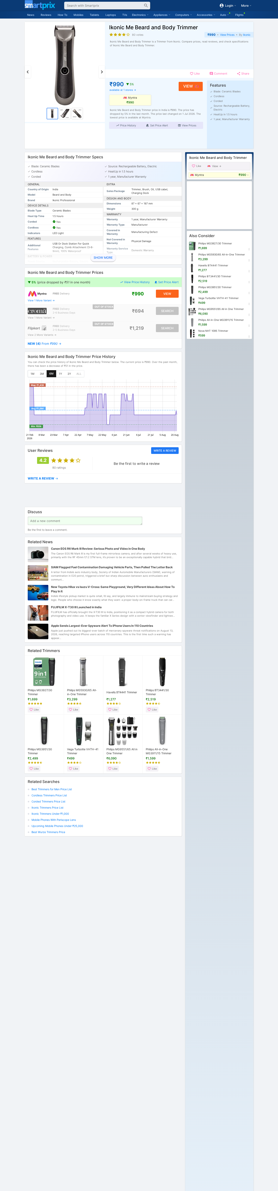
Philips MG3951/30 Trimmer (40, 751)
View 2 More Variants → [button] (42, 334)
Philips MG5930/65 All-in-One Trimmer (82, 692)
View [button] (188, 86)
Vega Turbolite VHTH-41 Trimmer (82, 751)
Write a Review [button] (164, 450)
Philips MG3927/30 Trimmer (40, 692)
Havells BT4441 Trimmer (121, 692)
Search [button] (167, 311)
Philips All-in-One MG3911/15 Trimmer (158, 751)
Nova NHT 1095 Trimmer (213, 330)
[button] (126, 125)
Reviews (46, 14)
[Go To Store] (37, 293)
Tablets (94, 14)
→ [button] (44, 343)
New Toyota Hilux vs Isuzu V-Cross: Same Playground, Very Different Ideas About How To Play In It (113, 589)
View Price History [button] (137, 282)
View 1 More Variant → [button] (41, 300)
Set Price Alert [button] (168, 282)
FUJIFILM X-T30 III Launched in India (76, 607)
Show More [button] (103, 257)
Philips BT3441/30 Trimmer (157, 692)
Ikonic (246, 34)
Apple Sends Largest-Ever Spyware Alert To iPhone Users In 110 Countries (102, 626)
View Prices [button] (227, 34)
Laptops (110, 14)
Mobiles (78, 14)
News (30, 14)
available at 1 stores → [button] (122, 89)
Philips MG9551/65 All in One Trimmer (121, 751)
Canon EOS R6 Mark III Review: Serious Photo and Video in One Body (98, 549)
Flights (239, 14)
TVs (124, 14)
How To (62, 14)
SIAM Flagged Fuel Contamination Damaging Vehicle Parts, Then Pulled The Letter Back (112, 567)
